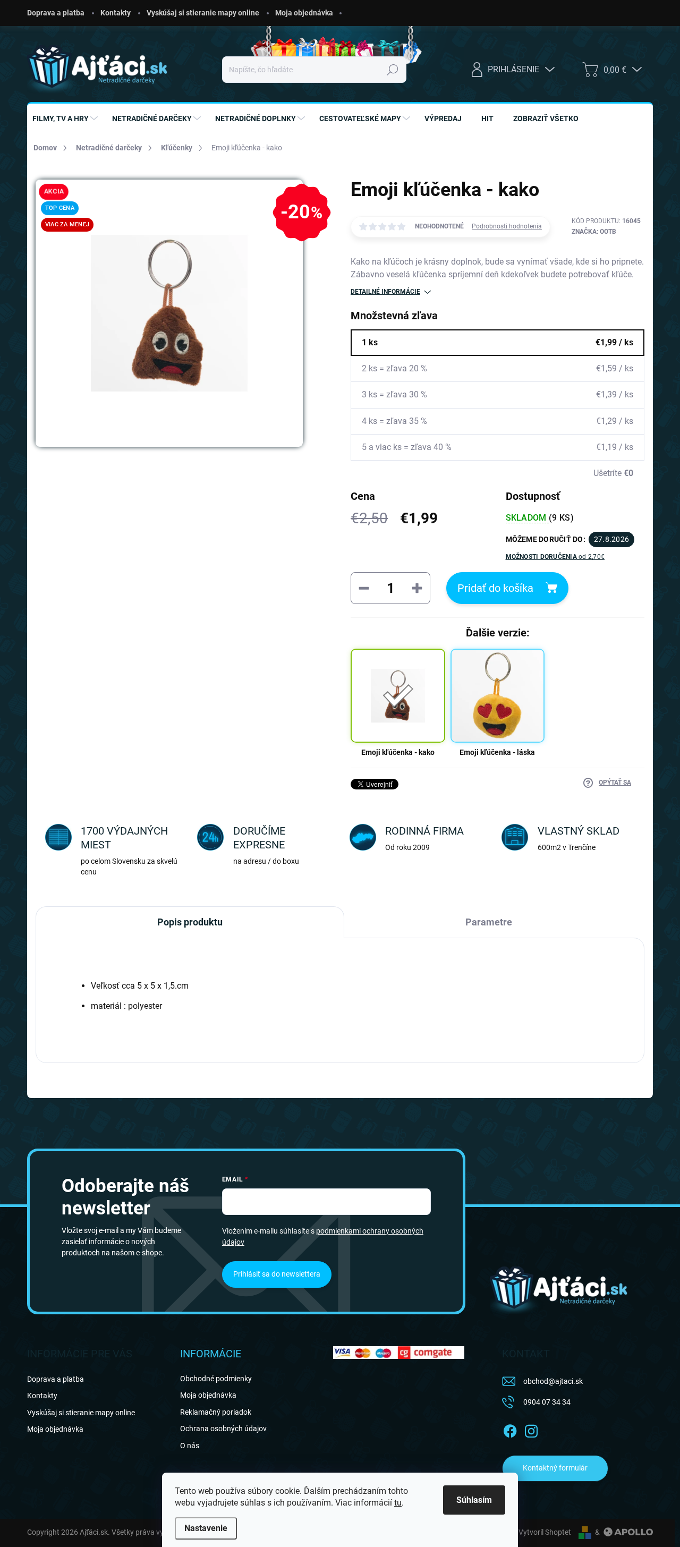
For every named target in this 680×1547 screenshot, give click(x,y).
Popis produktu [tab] (190, 922)
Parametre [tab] (488, 922)
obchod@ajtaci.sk (553, 1381)
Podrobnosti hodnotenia (507, 226)
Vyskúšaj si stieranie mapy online (203, 12)
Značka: (594, 231)
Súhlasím (474, 1500)
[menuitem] (66, 118)
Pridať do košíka (495, 588)
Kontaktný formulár (555, 1468)
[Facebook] (510, 1429)
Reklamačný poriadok (215, 1412)
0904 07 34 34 (547, 1402)
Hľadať (392, 69)
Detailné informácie (385, 291)
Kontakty (115, 12)
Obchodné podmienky (216, 1378)
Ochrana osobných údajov (223, 1428)
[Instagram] (531, 1429)
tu (398, 1503)
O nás (189, 1445)
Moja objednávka (304, 12)
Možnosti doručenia (555, 556)
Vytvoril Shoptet (544, 1532)
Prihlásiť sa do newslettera (276, 1274)
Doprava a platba (55, 12)
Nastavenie (205, 1528)
